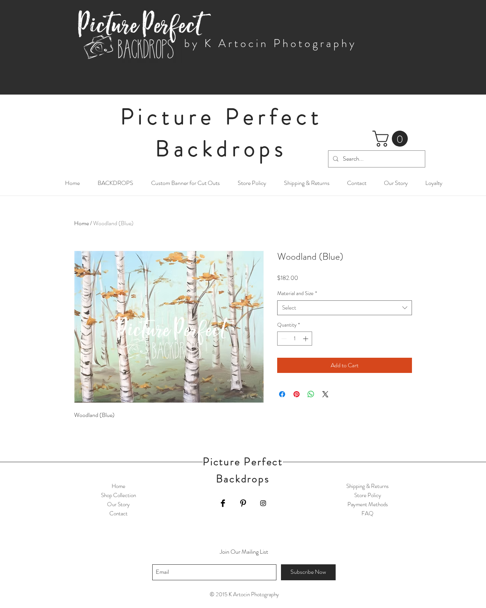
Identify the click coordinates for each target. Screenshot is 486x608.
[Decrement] (283, 338)
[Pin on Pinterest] (296, 394)
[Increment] (306, 338)
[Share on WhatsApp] (311, 394)
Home (81, 223)
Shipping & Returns (367, 486)
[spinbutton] (294, 338)
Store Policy (367, 495)
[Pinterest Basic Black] (243, 503)
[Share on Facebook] (282, 394)
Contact (118, 513)
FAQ (367, 513)
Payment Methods (367, 504)
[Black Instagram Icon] (263, 503)
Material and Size (297, 293)
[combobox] (344, 307)
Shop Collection (118, 495)
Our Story (118, 504)
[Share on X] (325, 394)
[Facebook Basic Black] (223, 503)
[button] (392, 139)
